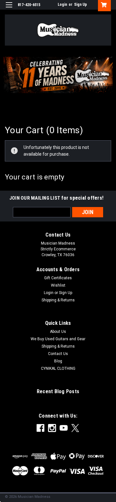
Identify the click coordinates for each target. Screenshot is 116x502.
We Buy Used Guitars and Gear (58, 339)
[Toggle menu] (9, 9)
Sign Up (80, 4)
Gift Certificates (58, 278)
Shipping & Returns (58, 300)
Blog (58, 361)
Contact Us (58, 353)
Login (62, 4)
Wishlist (58, 285)
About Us (58, 331)
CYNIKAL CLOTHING (58, 368)
